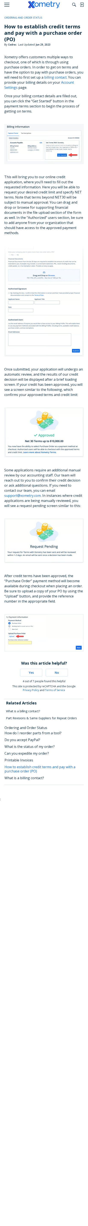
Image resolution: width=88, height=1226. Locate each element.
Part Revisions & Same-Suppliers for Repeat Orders (41, 718)
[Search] (74, 4)
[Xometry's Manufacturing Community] (44, 4)
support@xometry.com (22, 495)
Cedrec (12, 44)
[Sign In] (82, 4)
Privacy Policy (31, 690)
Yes (31, 673)
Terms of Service (55, 690)
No (57, 673)
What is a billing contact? (23, 711)
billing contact (55, 77)
